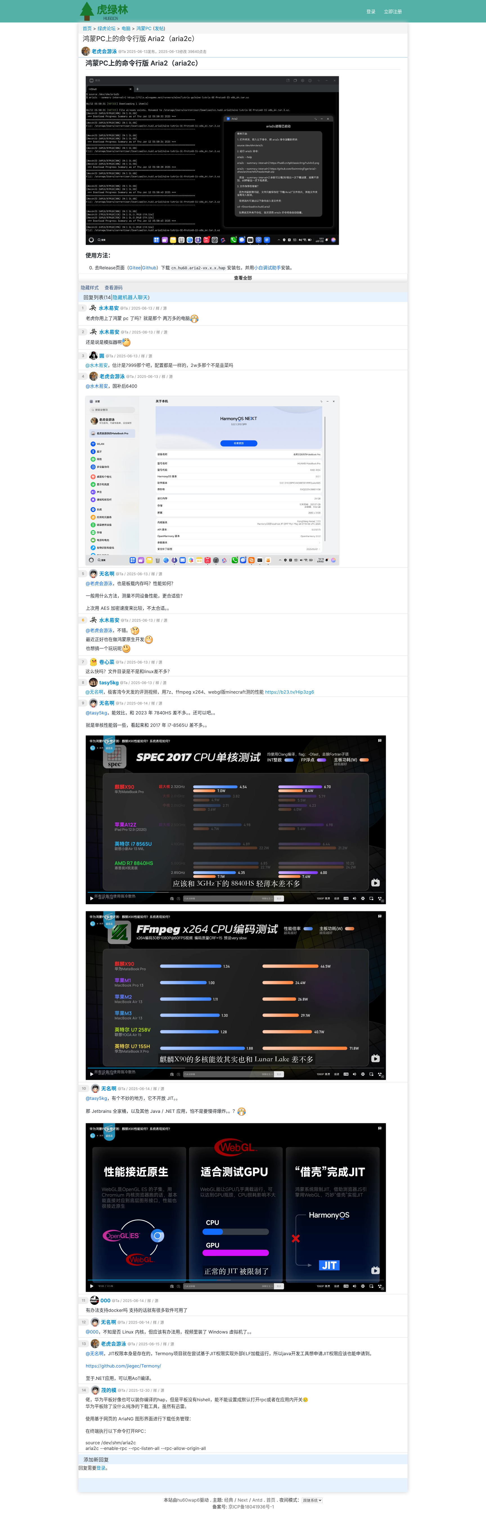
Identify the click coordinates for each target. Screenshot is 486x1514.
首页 (87, 28)
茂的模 (108, 1390)
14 (84, 1390)
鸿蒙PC (144, 28)
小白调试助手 (267, 267)
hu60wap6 (188, 1500)
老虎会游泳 (104, 51)
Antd (257, 1500)
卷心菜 (106, 662)
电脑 (126, 28)
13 (84, 1344)
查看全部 (243, 278)
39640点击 (197, 51)
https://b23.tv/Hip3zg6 (289, 692)
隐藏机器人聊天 (130, 297)
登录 (370, 11)
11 (83, 1300)
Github (149, 267)
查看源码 (114, 287)
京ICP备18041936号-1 (251, 1507)
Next (243, 1500)
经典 (228, 1500)
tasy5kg (109, 682)
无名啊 (106, 574)
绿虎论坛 (107, 28)
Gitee (135, 267)
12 (84, 1322)
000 (105, 1300)
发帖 (159, 28)
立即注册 (393, 11)
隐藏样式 (90, 287)
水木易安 (109, 308)
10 (84, 1088)
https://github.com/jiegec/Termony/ (123, 1366)
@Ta (122, 51)
